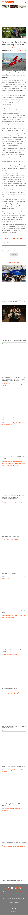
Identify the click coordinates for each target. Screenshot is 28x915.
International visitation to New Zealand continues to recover (12, 650)
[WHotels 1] (14, 7)
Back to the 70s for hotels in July (11, 536)
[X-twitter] (16, 888)
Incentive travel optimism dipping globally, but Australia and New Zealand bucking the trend (13, 301)
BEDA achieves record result (9, 688)
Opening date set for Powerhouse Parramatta (14, 843)
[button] (22, 2)
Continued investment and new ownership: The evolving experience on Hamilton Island (13, 765)
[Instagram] (20, 888)
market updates (20, 251)
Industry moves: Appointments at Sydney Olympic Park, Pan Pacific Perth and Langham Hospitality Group (13, 497)
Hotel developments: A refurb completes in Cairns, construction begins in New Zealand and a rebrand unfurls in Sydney (13, 379)
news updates (7, 251)
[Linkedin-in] (8, 888)
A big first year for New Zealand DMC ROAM (14, 340)
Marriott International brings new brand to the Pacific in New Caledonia (14, 726)
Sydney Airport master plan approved (12, 880)
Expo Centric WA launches (9, 573)
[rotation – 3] (14, 38)
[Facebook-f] (12, 888)
